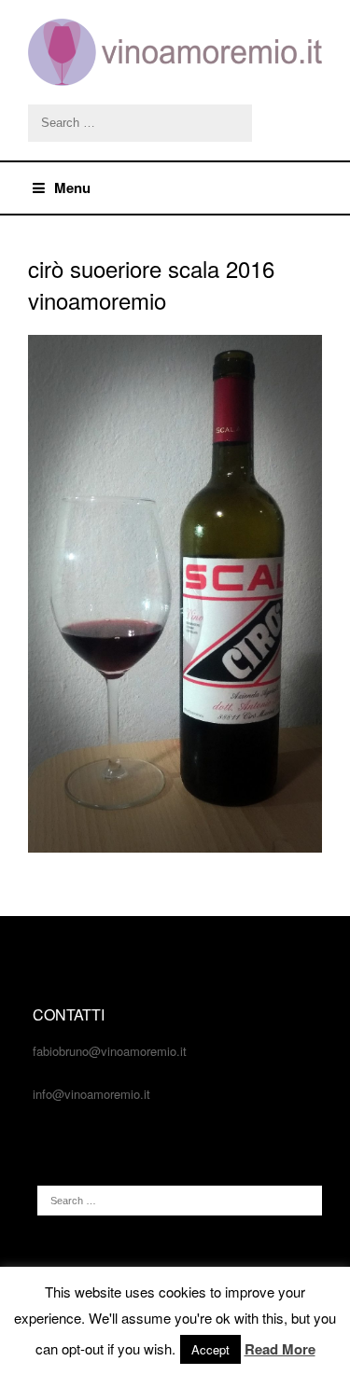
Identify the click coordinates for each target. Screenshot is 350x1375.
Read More (280, 1349)
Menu (72, 187)
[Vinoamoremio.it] (175, 52)
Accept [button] (210, 1349)
